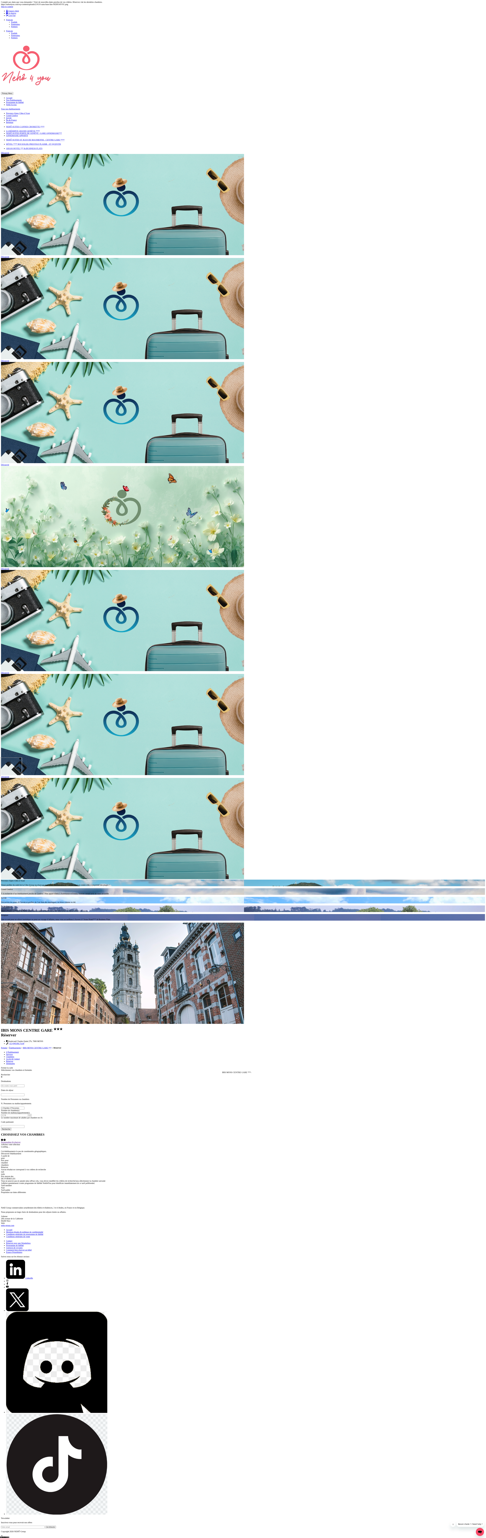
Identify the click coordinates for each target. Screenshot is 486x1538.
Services (9, 1054)
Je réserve (12, 13)
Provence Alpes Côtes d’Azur (18, 113)
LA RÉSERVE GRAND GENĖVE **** (23, 131)
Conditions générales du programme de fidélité (24, 1234)
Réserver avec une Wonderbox (18, 1243)
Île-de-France (11, 120)
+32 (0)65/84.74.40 (16, 1043)
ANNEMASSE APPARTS (17, 135)
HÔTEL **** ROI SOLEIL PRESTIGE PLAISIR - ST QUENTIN (33, 144)
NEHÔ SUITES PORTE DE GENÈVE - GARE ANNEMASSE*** (34, 133)
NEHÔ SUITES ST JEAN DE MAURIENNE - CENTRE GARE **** (35, 140)
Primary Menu (7, 93)
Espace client (13, 11)
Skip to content (7, 7)
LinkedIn (29, 1278)
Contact (9, 1241)
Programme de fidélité (15, 102)
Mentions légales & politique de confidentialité (24, 1232)
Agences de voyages (14, 1248)
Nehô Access (11, 105)
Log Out (11, 15)
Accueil (9, 98)
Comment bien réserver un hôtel (19, 1250)
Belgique (9, 122)
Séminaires (10, 1063)
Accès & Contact (13, 1059)
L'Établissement (12, 1052)
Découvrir (5, 153)
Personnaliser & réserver (11, 1142)
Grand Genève (12, 115)
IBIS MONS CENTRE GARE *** (37, 1048)
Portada (4, 1048)
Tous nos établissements (10, 109)
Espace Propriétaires (14, 1252)
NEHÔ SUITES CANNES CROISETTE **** (25, 127)
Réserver (9, 1061)
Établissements (15, 1048)
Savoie (9, 118)
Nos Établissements (14, 100)
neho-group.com (7, 1225)
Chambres (10, 1057)
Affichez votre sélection (10, 1144)
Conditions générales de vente (18, 1237)
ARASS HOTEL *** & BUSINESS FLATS (24, 148)
